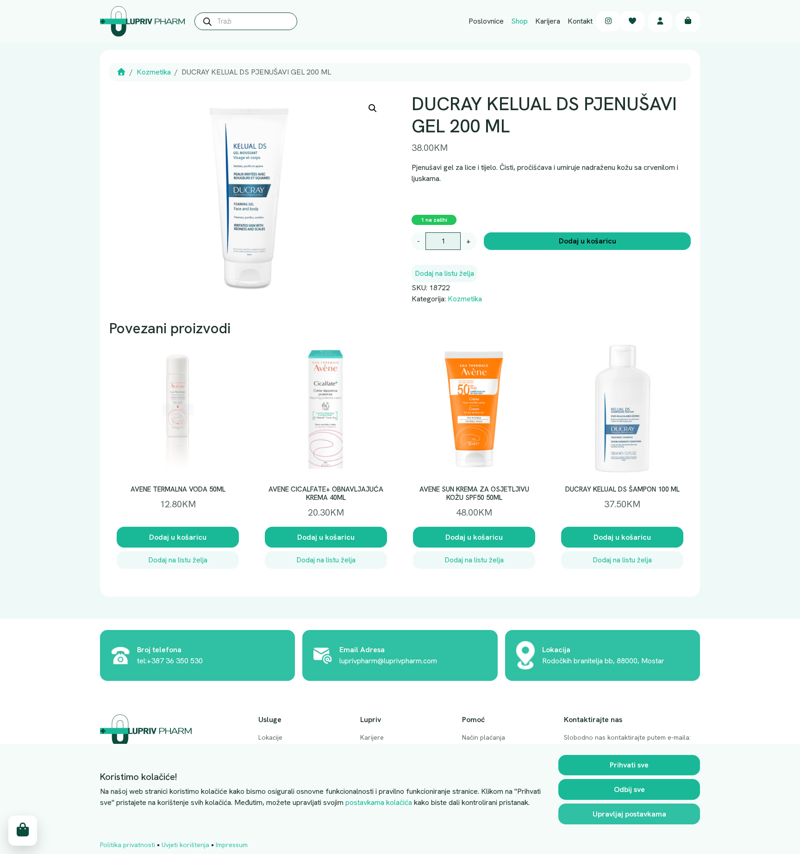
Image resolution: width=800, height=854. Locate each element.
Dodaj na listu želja (444, 273)
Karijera (547, 21)
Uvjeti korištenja (185, 845)
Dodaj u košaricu (587, 241)
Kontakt (580, 21)
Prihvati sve (629, 765)
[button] (372, 108)
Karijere (372, 737)
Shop (519, 21)
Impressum (232, 845)
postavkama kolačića (378, 802)
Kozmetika (154, 72)
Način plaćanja (483, 737)
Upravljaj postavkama (629, 814)
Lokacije (270, 737)
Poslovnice (486, 21)
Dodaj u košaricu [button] (177, 537)
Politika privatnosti (127, 845)
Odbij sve (629, 789)
